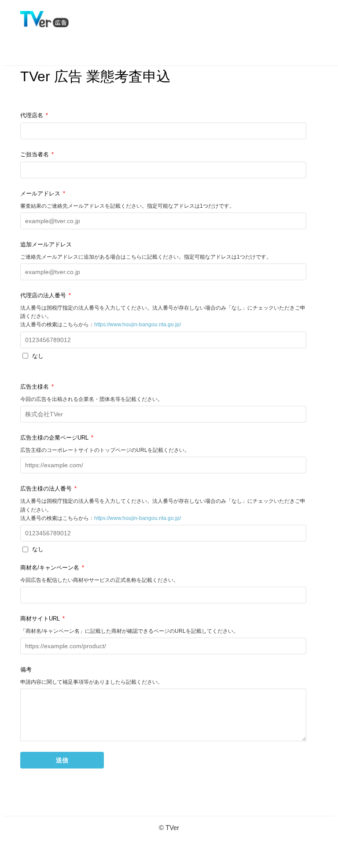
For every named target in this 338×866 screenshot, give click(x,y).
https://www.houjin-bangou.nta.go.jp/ (137, 324)
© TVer (169, 827)
